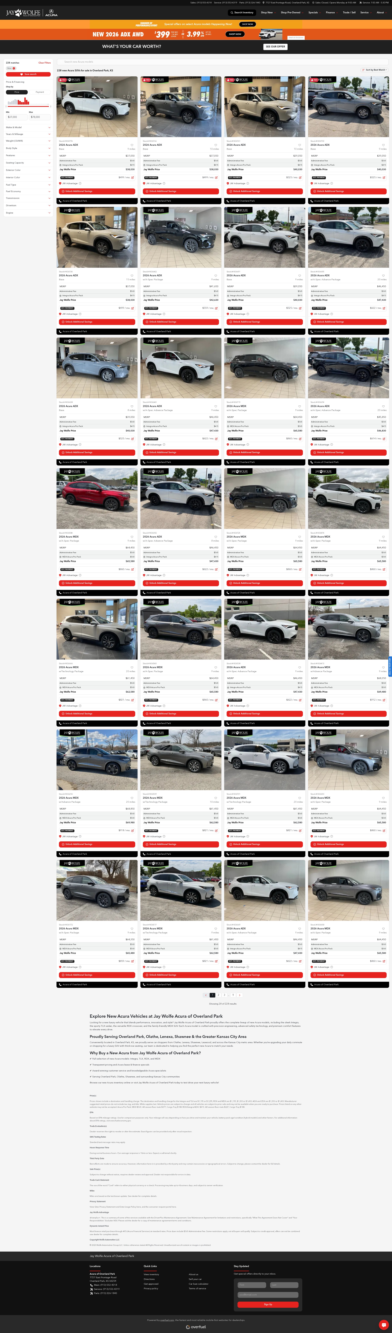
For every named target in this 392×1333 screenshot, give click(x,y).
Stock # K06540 (149, 664)
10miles (214, 149)
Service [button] (364, 12)
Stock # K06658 (317, 925)
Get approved (151, 1284)
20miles (382, 280)
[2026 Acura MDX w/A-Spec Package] (264, 367)
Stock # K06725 (233, 533)
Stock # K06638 (66, 402)
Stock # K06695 (317, 272)
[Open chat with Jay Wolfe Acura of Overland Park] (384, 1325)
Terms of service (197, 1289)
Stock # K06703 (317, 141)
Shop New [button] (267, 12)
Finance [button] (330, 12)
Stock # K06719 (233, 402)
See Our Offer (275, 47)
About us (193, 1274)
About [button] (380, 12)
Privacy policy (151, 1289)
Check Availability (97, 191)
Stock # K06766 (149, 141)
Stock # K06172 (66, 925)
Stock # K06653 (317, 794)
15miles (130, 280)
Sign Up (268, 1304)
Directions (149, 1279)
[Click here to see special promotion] (196, 24)
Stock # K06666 (66, 664)
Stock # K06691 (233, 272)
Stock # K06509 (149, 794)
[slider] (6, 106)
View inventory (151, 1274)
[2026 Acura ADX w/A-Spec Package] (181, 237)
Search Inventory (243, 12)
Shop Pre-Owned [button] (290, 12)
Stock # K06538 (233, 664)
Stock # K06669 (233, 925)
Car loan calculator (198, 1284)
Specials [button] (313, 12)
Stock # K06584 (66, 533)
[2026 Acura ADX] (97, 106)
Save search (30, 74)
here (139, 1207)
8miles (131, 410)
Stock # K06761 (233, 141)
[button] (286, 3)
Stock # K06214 (66, 794)
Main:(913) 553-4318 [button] (105, 1285)
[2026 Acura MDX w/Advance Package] (348, 629)
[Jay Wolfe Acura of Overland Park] (32, 13)
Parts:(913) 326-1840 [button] (105, 1293)
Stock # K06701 (233, 794)
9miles (131, 149)
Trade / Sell (349, 12)
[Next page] (239, 995)
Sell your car (195, 1279)
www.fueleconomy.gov (120, 1121)
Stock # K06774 (66, 141)
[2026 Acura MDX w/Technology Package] (97, 629)
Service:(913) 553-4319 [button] (107, 1289)
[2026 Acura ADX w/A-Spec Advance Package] (348, 237)
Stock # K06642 (149, 272)
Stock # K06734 (66, 272)
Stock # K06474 (317, 533)
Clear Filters (45, 63)
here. (174, 1207)
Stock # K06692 (149, 533)
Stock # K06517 (149, 925)
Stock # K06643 (149, 402)
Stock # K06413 (317, 664)
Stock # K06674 (317, 402)
